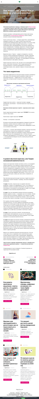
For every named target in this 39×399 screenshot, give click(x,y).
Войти (25, 393)
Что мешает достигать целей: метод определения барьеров (27, 324)
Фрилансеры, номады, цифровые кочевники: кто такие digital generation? (27, 286)
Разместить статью (24, 392)
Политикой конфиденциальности (24, 397)
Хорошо (23, 398)
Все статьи (12, 392)
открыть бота (6, 245)
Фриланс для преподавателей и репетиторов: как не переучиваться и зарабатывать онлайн (10, 326)
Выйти (29, 393)
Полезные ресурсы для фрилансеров (16, 393)
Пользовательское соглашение (26, 395)
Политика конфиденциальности (13, 395)
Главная (4, 6)
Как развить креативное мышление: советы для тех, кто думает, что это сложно (10, 286)
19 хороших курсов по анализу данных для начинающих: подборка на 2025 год (27, 361)
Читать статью (7, 301)
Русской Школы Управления (17, 35)
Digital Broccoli (12, 253)
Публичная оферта (19, 396)
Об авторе (18, 392)
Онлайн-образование (11, 6)
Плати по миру (32, 26)
